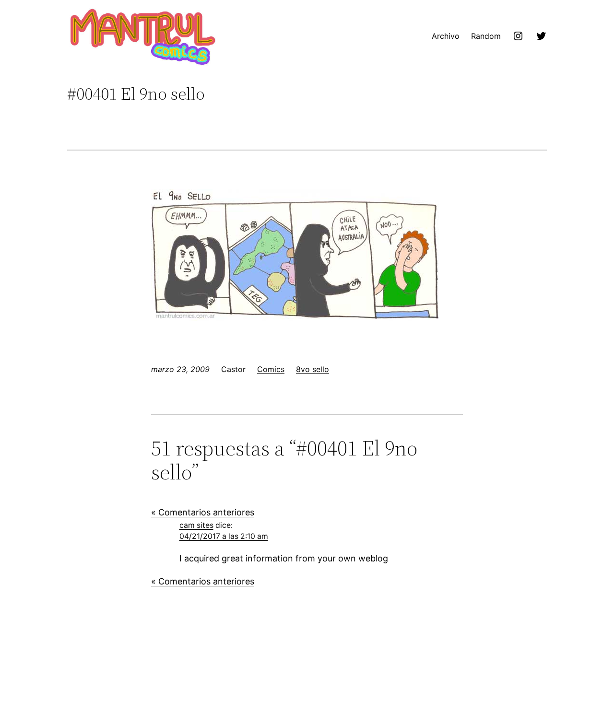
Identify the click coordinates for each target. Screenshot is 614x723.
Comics (270, 369)
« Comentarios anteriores (202, 512)
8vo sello (312, 369)
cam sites (196, 525)
